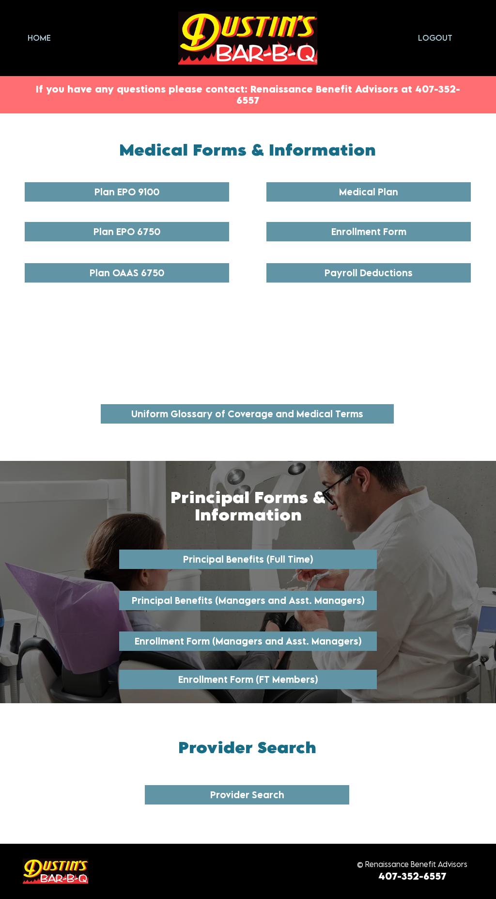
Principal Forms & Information (248, 506)
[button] (247, 794)
